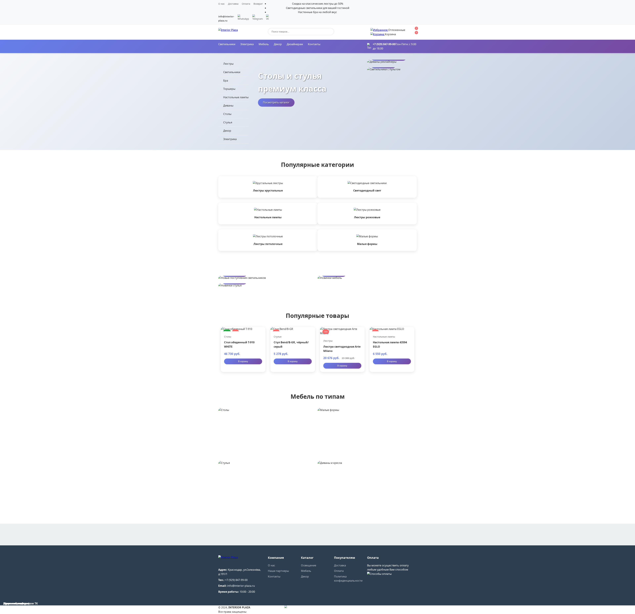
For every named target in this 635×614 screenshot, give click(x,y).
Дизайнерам (295, 44)
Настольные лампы (236, 97)
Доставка (233, 3)
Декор (278, 44)
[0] (379, 30)
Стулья (227, 122)
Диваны (228, 105)
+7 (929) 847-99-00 (384, 44)
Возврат (258, 3)
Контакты (314, 44)
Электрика (247, 44)
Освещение (308, 565)
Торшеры (229, 89)
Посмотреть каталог (276, 102)
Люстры (228, 63)
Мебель (264, 44)
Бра (225, 80)
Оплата (246, 3)
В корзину (243, 361)
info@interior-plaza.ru (241, 586)
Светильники (226, 44)
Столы (227, 114)
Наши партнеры (278, 571)
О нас (221, 3)
